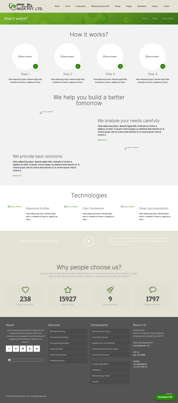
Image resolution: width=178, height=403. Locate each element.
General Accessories (100, 355)
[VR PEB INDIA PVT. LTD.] (26, 6)
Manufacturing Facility (101, 376)
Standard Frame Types (101, 331)
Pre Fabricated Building (59, 337)
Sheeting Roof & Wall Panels (103, 343)
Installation (96, 370)
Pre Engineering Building (59, 343)
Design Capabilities (100, 364)
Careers (95, 382)
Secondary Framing (100, 337)
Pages (154, 18)
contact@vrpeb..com (141, 346)
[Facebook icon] (154, 396)
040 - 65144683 (139, 355)
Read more (102, 140)
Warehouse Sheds (57, 361)
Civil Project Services (58, 355)
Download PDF (165, 397)
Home (144, 18)
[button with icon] (9, 349)
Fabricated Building (57, 331)
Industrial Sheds (56, 349)
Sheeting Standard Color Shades (105, 349)
